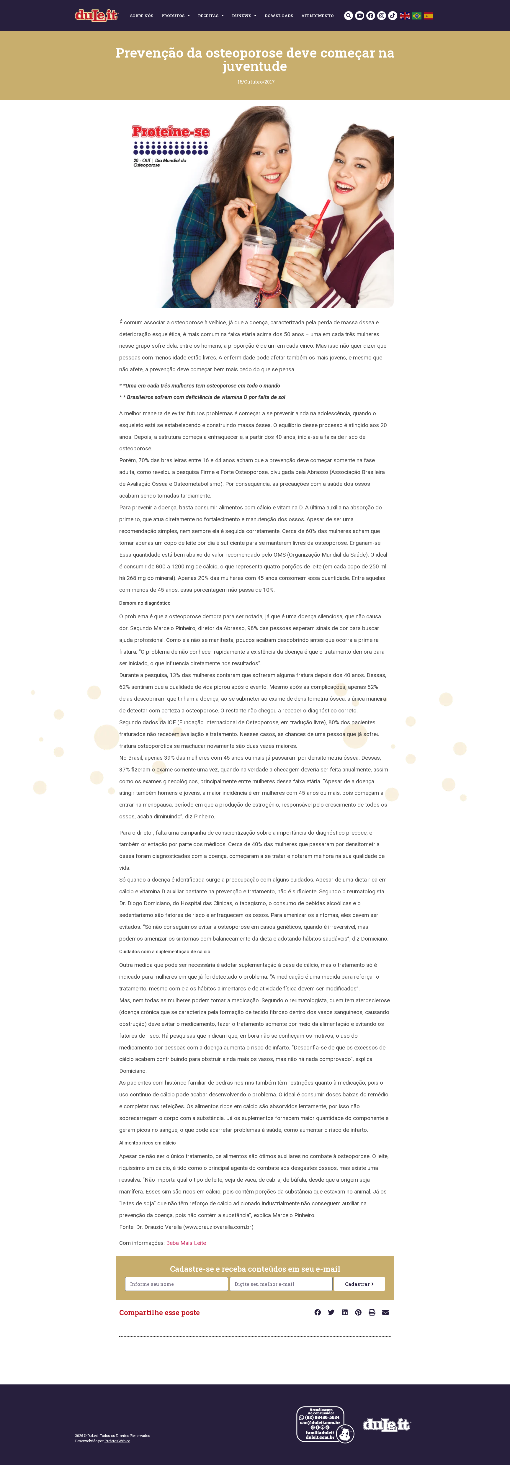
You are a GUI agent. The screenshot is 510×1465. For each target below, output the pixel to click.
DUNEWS (241, 15)
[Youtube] (359, 15)
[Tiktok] (392, 15)
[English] (405, 15)
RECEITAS (208, 15)
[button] (348, 15)
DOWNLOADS (279, 15)
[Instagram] (381, 15)
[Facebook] (370, 15)
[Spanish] (429, 15)
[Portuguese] (417, 15)
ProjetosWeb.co (117, 1440)
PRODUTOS (172, 15)
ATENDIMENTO (317, 15)
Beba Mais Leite (186, 1243)
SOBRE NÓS (141, 15)
